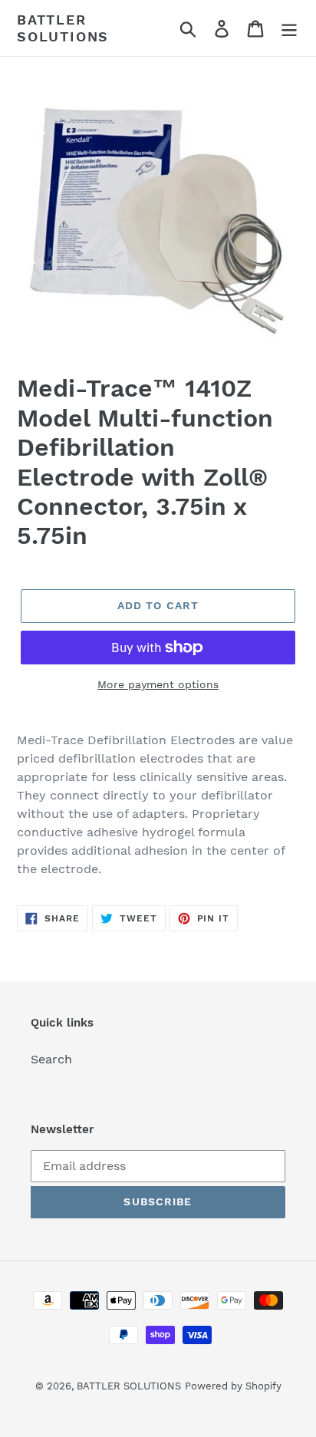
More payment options (158, 684)
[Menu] (289, 28)
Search (51, 1059)
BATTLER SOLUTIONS (63, 28)
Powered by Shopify (233, 1386)
